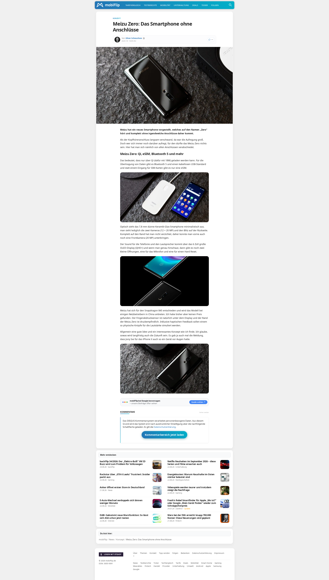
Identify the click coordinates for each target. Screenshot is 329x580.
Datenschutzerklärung (165, 427)
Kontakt (153, 553)
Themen (143, 553)
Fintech (148, 566)
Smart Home (206, 563)
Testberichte (150, 5)
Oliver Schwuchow (134, 38)
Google (136, 569)
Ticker (205, 5)
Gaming (218, 563)
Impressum (219, 553)
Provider (166, 566)
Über (135, 553)
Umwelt (190, 566)
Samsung (217, 566)
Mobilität (165, 5)
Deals (195, 5)
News (135, 563)
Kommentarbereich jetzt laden (164, 434)
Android (199, 566)
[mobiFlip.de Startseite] (108, 5)
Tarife (178, 563)
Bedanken (185, 553)
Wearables (137, 566)
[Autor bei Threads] (144, 38)
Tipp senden (164, 553)
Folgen (215, 5)
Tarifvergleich (132, 5)
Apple (208, 566)
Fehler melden (204, 412)
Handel (157, 566)
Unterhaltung (181, 5)
